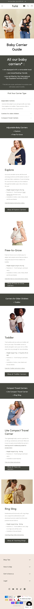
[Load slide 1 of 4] (17, 502)
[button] (2, 6)
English (27, 607)
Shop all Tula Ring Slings (16, 541)
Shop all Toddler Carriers (16, 374)
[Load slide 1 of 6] (15, 163)
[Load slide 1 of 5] (16, 243)
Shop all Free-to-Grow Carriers (15, 285)
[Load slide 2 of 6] (17, 163)
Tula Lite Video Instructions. (12, 462)
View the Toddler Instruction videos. (15, 368)
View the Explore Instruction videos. (15, 203)
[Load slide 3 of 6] (19, 163)
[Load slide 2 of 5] (18, 243)
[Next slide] (22, 163)
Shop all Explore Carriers (16, 210)
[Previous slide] (12, 163)
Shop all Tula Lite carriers (13, 468)
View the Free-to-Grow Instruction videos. (16, 279)
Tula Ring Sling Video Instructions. (14, 535)
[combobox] (28, 607)
